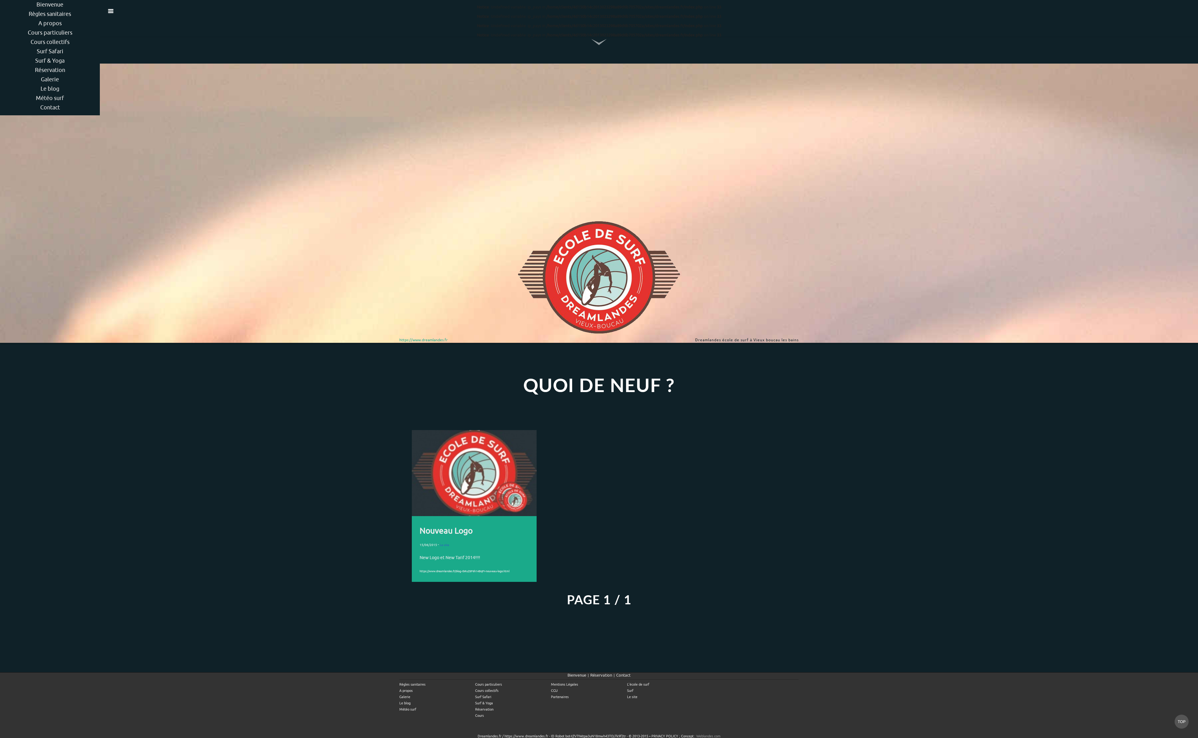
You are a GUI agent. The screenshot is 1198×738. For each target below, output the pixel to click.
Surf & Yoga (50, 60)
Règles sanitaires (50, 14)
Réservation (50, 70)
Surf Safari (50, 51)
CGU (554, 690)
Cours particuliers (50, 32)
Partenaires (560, 697)
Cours (479, 715)
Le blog (50, 88)
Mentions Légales (564, 684)
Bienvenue (50, 4)
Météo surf (50, 98)
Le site (632, 697)
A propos (50, 23)
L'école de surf (638, 684)
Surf (630, 690)
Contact (50, 107)
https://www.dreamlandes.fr (423, 340)
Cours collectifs (50, 42)
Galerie (50, 79)
